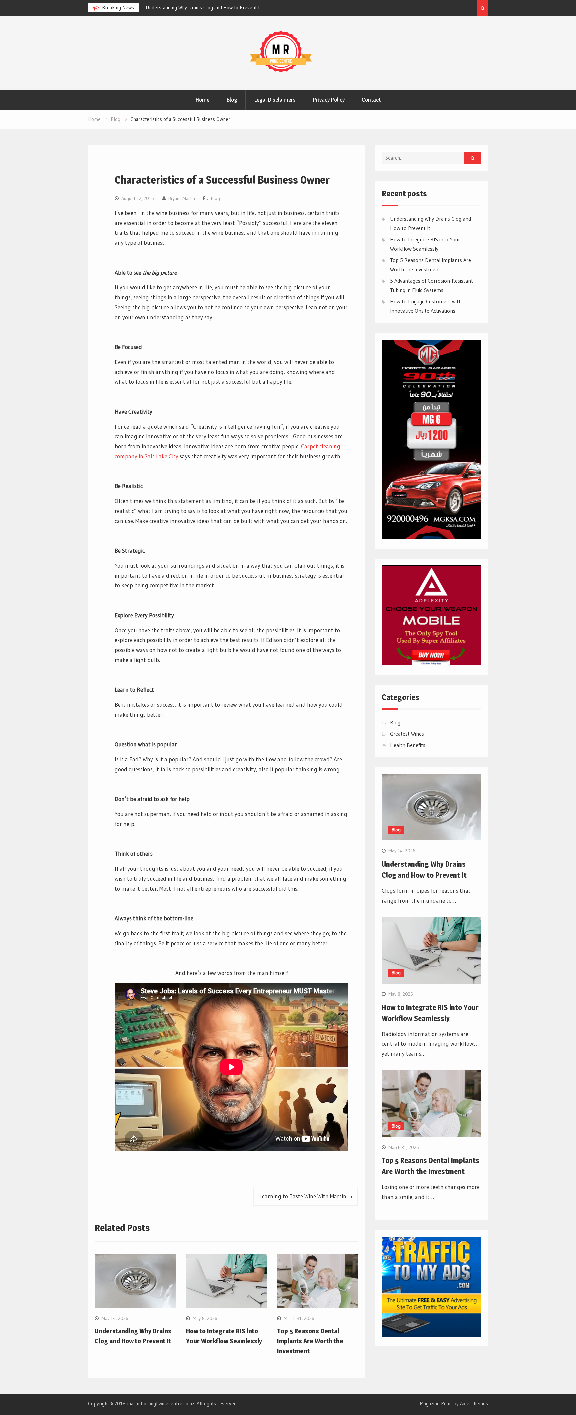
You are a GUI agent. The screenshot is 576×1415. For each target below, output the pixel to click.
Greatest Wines (407, 733)
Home (202, 99)
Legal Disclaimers (275, 99)
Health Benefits (407, 745)
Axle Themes (474, 1403)
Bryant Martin (181, 198)
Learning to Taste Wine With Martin (302, 1196)
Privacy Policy (329, 99)
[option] (205, 7)
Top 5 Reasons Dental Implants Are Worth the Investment (310, 1341)
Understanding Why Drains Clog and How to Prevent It (203, 7)
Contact (371, 99)
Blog (231, 99)
